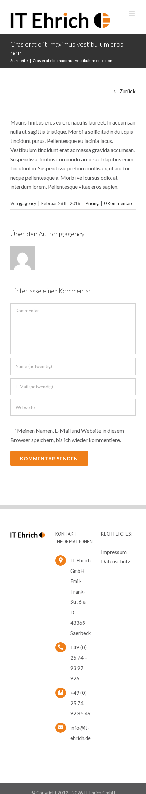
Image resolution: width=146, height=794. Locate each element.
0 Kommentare (118, 203)
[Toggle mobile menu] (132, 13)
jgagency (27, 203)
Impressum (114, 552)
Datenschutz (115, 561)
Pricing (92, 203)
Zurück (127, 91)
